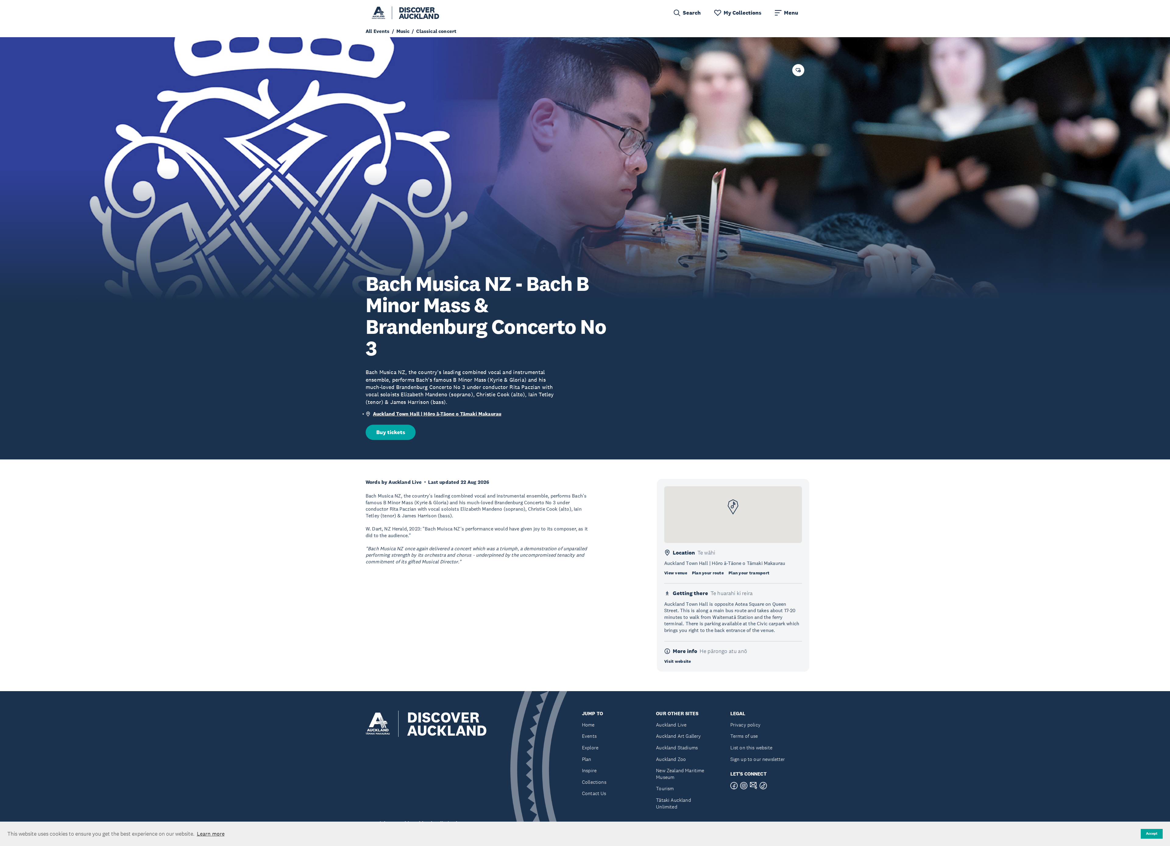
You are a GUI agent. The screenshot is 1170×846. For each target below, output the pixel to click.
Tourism (665, 788)
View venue (675, 573)
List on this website (751, 747)
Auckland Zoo (671, 759)
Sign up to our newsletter (757, 759)
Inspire (589, 770)
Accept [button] (1152, 833)
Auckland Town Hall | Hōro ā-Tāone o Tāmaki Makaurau (437, 414)
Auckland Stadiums (677, 747)
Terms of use (744, 736)
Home (588, 725)
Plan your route (708, 573)
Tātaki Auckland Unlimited (673, 803)
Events (589, 736)
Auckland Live (671, 725)
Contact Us (594, 793)
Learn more (211, 833)
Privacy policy (745, 725)
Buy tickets (390, 432)
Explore (590, 747)
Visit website (677, 661)
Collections (594, 782)
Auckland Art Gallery (678, 736)
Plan (586, 759)
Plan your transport (749, 573)
